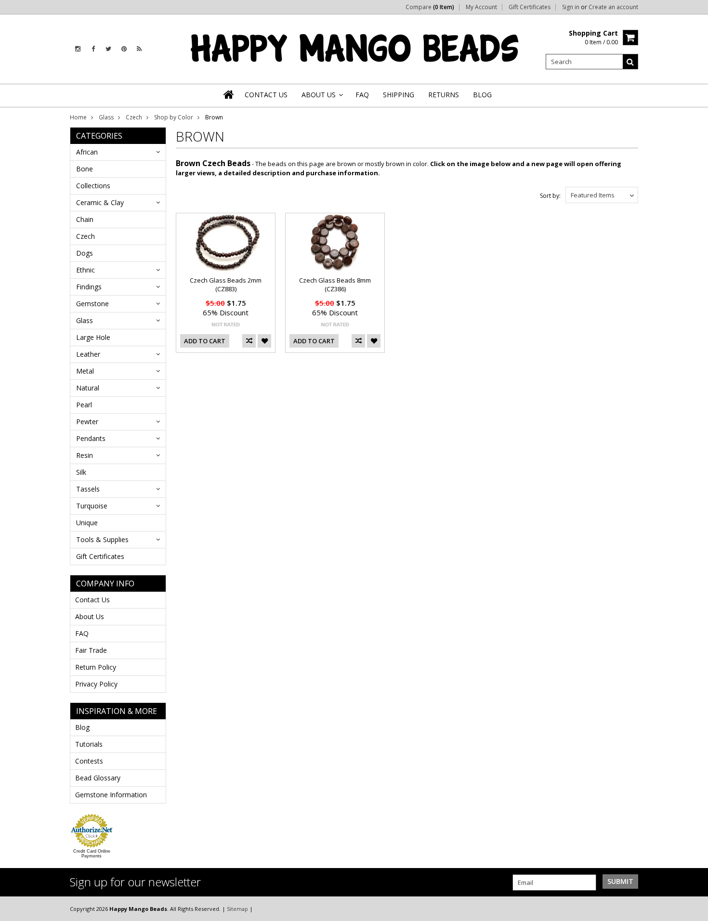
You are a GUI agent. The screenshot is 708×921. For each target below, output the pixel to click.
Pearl (84, 404)
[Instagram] (77, 49)
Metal (85, 371)
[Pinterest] (124, 49)
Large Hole (93, 337)
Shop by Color (173, 117)
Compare (430, 7)
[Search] (630, 61)
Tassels (88, 488)
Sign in (570, 7)
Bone (84, 168)
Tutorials (89, 744)
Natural (87, 387)
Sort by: (550, 196)
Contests (89, 760)
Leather (88, 354)
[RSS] (139, 49)
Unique (87, 522)
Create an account (613, 7)
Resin (84, 455)
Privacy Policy (96, 683)
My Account (481, 7)
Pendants (90, 438)
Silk (81, 472)
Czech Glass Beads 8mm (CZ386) (335, 284)
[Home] (229, 94)
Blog (82, 727)
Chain (84, 219)
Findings (89, 286)
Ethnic (85, 269)
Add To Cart (204, 341)
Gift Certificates (530, 7)
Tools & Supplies (102, 539)
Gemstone (92, 303)
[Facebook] (93, 49)
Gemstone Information (111, 794)
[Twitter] (108, 49)
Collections (93, 185)
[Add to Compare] (249, 341)
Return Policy (95, 667)
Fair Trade (91, 650)
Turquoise (91, 505)
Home (78, 117)
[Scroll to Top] (693, 908)
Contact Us (92, 599)
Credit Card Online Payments (91, 853)
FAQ (82, 633)
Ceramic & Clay (100, 202)
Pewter (87, 421)
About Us (89, 616)
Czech (134, 117)
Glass (106, 117)
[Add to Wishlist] (264, 341)
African (87, 151)
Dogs (84, 253)
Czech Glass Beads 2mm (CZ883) (226, 284)
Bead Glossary (97, 777)
